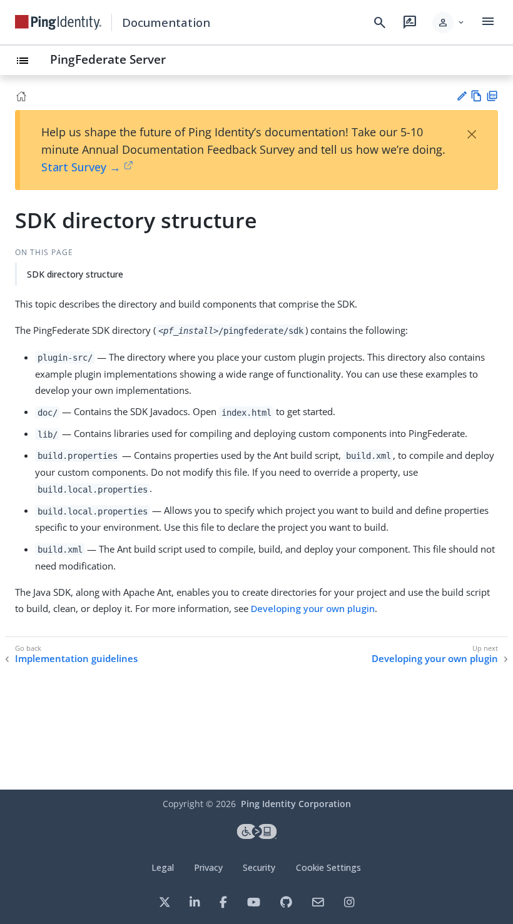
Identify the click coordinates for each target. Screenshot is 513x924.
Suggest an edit (461, 96)
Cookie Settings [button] (328, 867)
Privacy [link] (208, 867)
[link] (58, 22)
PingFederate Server (108, 59)
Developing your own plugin (313, 608)
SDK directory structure (75, 274)
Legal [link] (162, 867)
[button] (448, 22)
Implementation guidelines (76, 659)
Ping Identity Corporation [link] (296, 804)
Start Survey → (81, 166)
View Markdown (476, 96)
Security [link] (259, 867)
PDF (492, 96)
